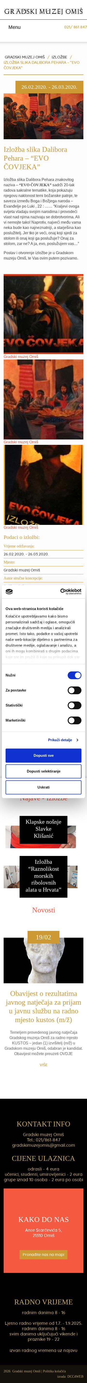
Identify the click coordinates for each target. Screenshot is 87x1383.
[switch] (74, 690)
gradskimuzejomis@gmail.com (43, 1145)
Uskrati (43, 787)
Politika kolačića (54, 1371)
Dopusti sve (44, 755)
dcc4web (75, 1376)
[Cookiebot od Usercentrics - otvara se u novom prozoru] (61, 591)
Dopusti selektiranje (43, 771)
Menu (14, 27)
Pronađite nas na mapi (43, 1255)
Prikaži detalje (60, 740)
